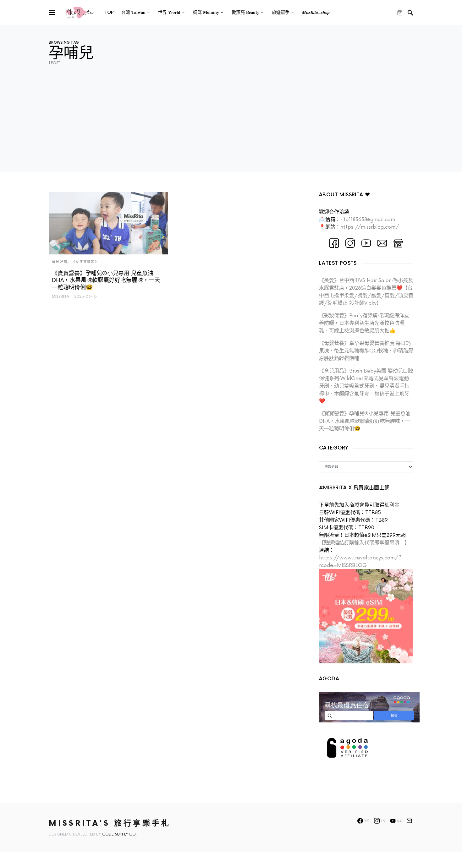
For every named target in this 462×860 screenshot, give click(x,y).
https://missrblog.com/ (369, 227)
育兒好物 (60, 262)
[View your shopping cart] (400, 13)
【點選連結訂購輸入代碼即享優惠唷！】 (364, 543)
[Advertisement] (231, 128)
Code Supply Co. (119, 834)
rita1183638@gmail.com (367, 219)
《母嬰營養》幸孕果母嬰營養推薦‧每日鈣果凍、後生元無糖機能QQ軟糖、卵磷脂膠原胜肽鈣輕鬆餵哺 (366, 351)
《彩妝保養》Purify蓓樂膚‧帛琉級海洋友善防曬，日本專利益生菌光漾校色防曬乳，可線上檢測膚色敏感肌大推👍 (364, 323)
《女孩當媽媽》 (85, 262)
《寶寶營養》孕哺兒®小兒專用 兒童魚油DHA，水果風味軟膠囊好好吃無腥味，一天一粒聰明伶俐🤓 (364, 421)
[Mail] (409, 821)
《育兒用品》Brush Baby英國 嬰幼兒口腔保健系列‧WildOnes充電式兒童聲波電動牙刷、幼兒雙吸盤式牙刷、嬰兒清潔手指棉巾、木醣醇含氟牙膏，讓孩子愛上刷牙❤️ (366, 386)
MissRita (60, 296)
